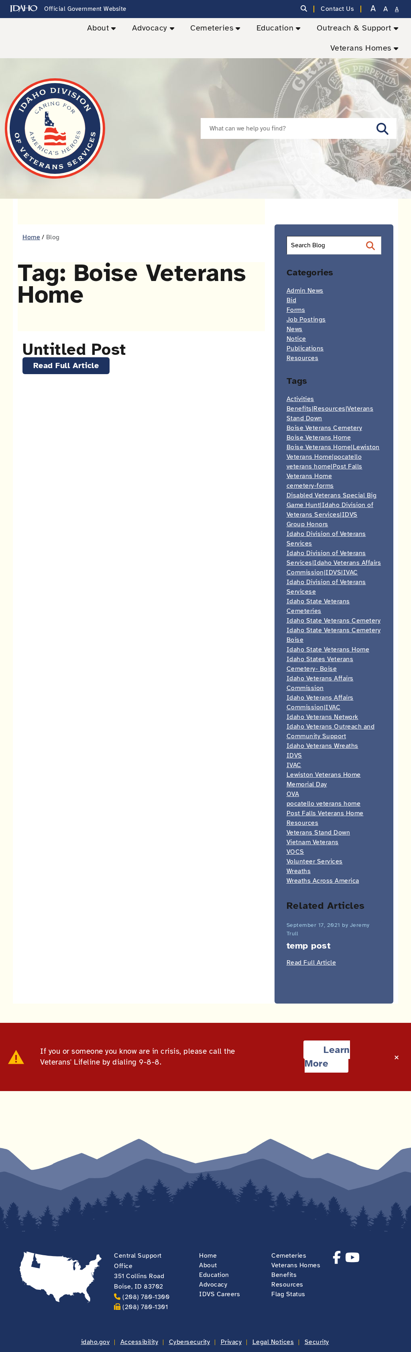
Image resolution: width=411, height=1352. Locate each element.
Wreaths (299, 871)
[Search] (304, 9)
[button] (382, 128)
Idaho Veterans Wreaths (322, 746)
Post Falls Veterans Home (325, 813)
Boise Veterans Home (319, 438)
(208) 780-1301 (145, 1307)
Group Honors (307, 524)
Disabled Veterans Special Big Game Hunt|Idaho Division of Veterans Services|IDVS (332, 505)
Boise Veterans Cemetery (324, 428)
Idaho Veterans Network (322, 717)
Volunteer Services (315, 861)
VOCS (295, 852)
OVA (293, 794)
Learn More (327, 1056)
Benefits (284, 1275)
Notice (296, 339)
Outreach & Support (354, 28)
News (295, 329)
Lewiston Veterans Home (324, 775)
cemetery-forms (310, 486)
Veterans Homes (360, 48)
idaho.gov (95, 1342)
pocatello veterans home (324, 804)
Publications (305, 348)
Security (317, 1342)
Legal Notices (273, 1342)
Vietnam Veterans (313, 842)
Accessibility (139, 1342)
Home (31, 237)
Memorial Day (307, 784)
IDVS (294, 755)
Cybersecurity (189, 1342)
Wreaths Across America (323, 881)
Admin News (305, 291)
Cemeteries (211, 28)
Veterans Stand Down (318, 833)
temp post (309, 945)
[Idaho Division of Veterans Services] (55, 128)
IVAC (294, 765)
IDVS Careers (219, 1294)
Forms (296, 310)
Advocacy (149, 28)
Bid (292, 300)
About (98, 28)
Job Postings (306, 320)
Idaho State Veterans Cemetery (334, 621)
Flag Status (288, 1294)
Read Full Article (66, 365)
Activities (300, 399)
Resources (303, 358)
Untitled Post (74, 350)
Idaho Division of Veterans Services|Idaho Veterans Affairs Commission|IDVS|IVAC (334, 562)
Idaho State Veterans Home (328, 649)
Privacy (231, 1342)
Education (275, 28)
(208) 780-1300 (145, 1297)
